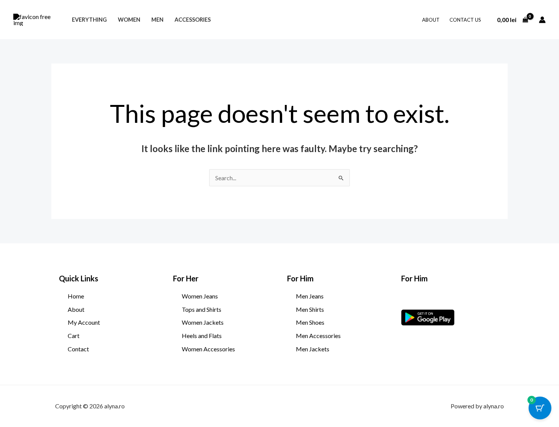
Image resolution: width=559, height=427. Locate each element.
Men (157, 19)
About (431, 20)
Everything (89, 19)
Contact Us (465, 20)
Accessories (193, 19)
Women (129, 19)
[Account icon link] (542, 19)
